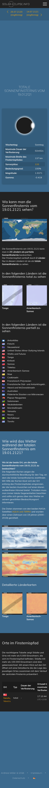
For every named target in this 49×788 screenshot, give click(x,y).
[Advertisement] (24, 49)
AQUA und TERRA (21, 511)
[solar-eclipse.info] (16, 4)
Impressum (36, 773)
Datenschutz (19, 778)
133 (37, 164)
